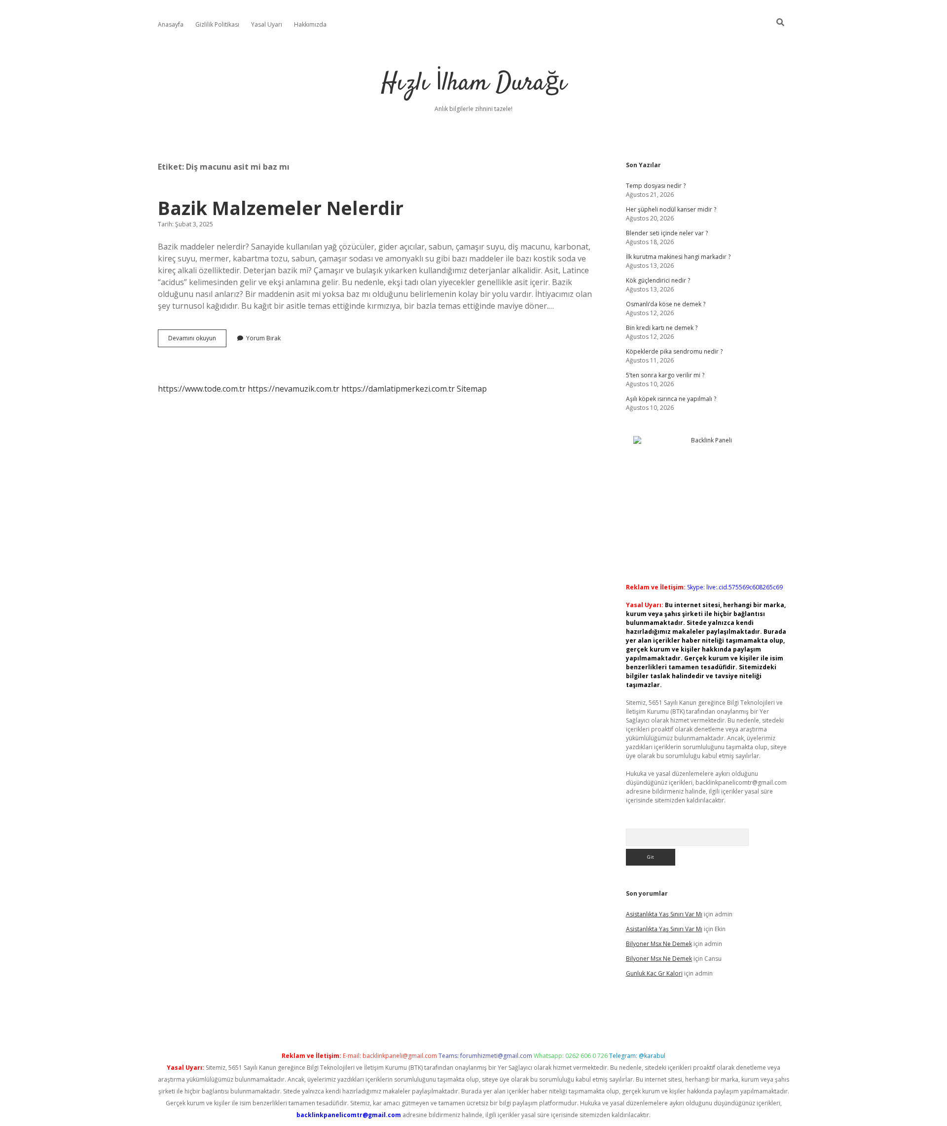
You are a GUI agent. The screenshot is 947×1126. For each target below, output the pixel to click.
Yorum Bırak (263, 338)
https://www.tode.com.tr (202, 388)
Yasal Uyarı (266, 24)
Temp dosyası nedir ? (656, 186)
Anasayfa (170, 24)
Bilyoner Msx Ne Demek (659, 944)
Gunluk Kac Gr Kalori (654, 973)
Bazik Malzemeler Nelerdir (280, 207)
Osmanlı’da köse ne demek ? (665, 304)
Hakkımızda (310, 24)
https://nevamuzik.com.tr (293, 388)
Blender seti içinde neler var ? (667, 233)
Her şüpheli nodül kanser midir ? (671, 209)
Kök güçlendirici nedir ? (658, 280)
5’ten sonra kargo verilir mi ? (665, 375)
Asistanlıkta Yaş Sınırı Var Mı (664, 914)
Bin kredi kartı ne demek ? (661, 328)
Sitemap (472, 388)
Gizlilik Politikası (217, 24)
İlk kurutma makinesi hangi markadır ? (678, 257)
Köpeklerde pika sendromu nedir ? (674, 351)
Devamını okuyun (197, 340)
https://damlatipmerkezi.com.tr (398, 388)
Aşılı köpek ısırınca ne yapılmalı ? (671, 399)
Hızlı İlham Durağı (473, 84)
